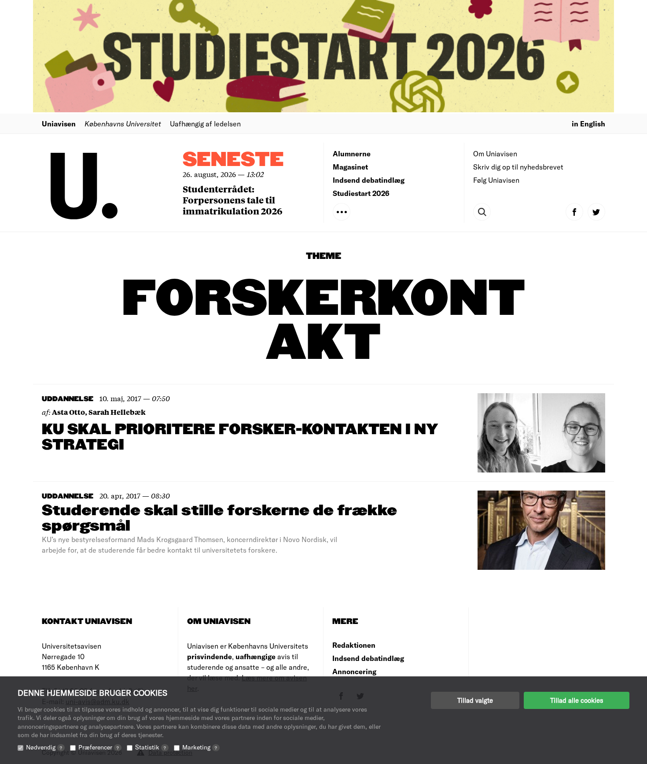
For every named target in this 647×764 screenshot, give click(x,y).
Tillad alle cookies (576, 700)
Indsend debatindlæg (368, 180)
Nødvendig (44, 747)
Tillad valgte (475, 700)
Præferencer (98, 747)
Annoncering (354, 671)
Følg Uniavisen (496, 180)
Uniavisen (59, 123)
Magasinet (350, 166)
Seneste (233, 160)
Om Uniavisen (495, 153)
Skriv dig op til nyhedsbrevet (518, 166)
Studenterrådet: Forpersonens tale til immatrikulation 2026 (233, 199)
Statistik (150, 747)
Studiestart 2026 (361, 193)
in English (588, 123)
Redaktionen (353, 645)
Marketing (199, 747)
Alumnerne (352, 153)
